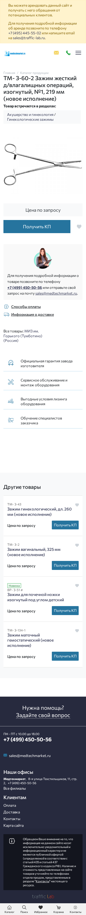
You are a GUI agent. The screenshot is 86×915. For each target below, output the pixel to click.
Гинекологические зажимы (30, 119)
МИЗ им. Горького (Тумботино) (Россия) (22, 336)
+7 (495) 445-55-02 (24, 33)
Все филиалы (14, 788)
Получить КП (65, 525)
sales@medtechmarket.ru (56, 293)
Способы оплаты (26, 306)
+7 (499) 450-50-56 (24, 287)
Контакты (11, 818)
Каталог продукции (34, 73)
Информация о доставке (32, 314)
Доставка (11, 812)
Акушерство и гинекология (30, 114)
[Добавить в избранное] (79, 226)
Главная (9, 73)
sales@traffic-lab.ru (29, 37)
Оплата (9, 805)
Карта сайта (13, 825)
